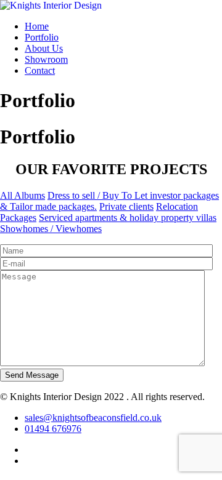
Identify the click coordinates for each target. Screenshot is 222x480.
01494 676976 (53, 428)
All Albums (22, 195)
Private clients (126, 206)
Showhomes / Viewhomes (51, 228)
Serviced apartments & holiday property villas (127, 217)
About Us (44, 48)
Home (37, 26)
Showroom (46, 59)
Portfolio (42, 37)
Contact (40, 70)
